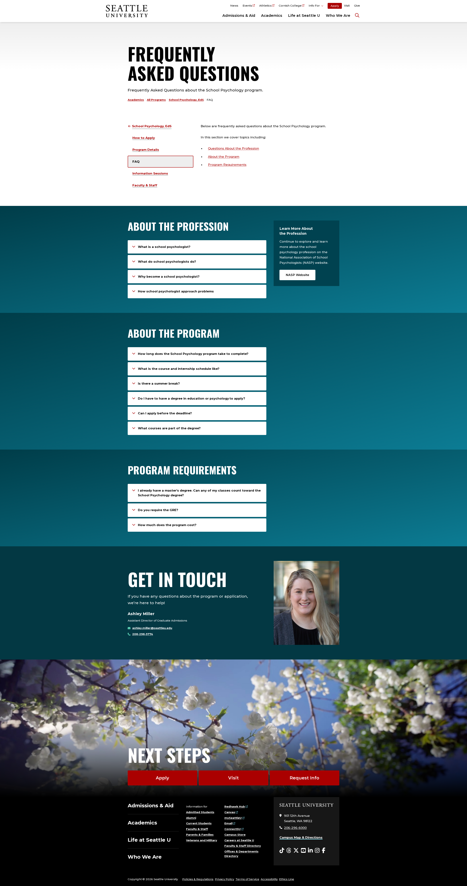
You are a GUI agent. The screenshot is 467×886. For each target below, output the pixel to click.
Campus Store (235, 834)
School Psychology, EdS (186, 99)
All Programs (156, 99)
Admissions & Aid (238, 15)
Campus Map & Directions (301, 837)
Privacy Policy (224, 879)
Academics (271, 15)
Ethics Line (286, 879)
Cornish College (290, 5)
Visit (347, 5)
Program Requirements (227, 164)
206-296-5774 (142, 634)
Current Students (199, 823)
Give (357, 5)
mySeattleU (233, 818)
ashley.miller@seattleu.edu (152, 628)
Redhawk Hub (234, 806)
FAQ (136, 161)
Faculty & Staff (144, 185)
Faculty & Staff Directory (242, 845)
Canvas (229, 812)
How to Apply (143, 138)
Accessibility (269, 879)
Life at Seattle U (304, 15)
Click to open (315, 6)
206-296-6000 (295, 828)
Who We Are (338, 15)
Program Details (145, 149)
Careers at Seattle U (239, 840)
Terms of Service (247, 879)
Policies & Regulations (197, 879)
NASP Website (297, 275)
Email (228, 823)
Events (247, 5)
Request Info (304, 777)
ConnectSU (232, 829)
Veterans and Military (201, 840)
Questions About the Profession (233, 148)
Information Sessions (150, 173)
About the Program (223, 156)
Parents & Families (200, 834)
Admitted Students (200, 812)
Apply (335, 5)
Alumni (191, 818)
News (234, 5)
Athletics (265, 5)
